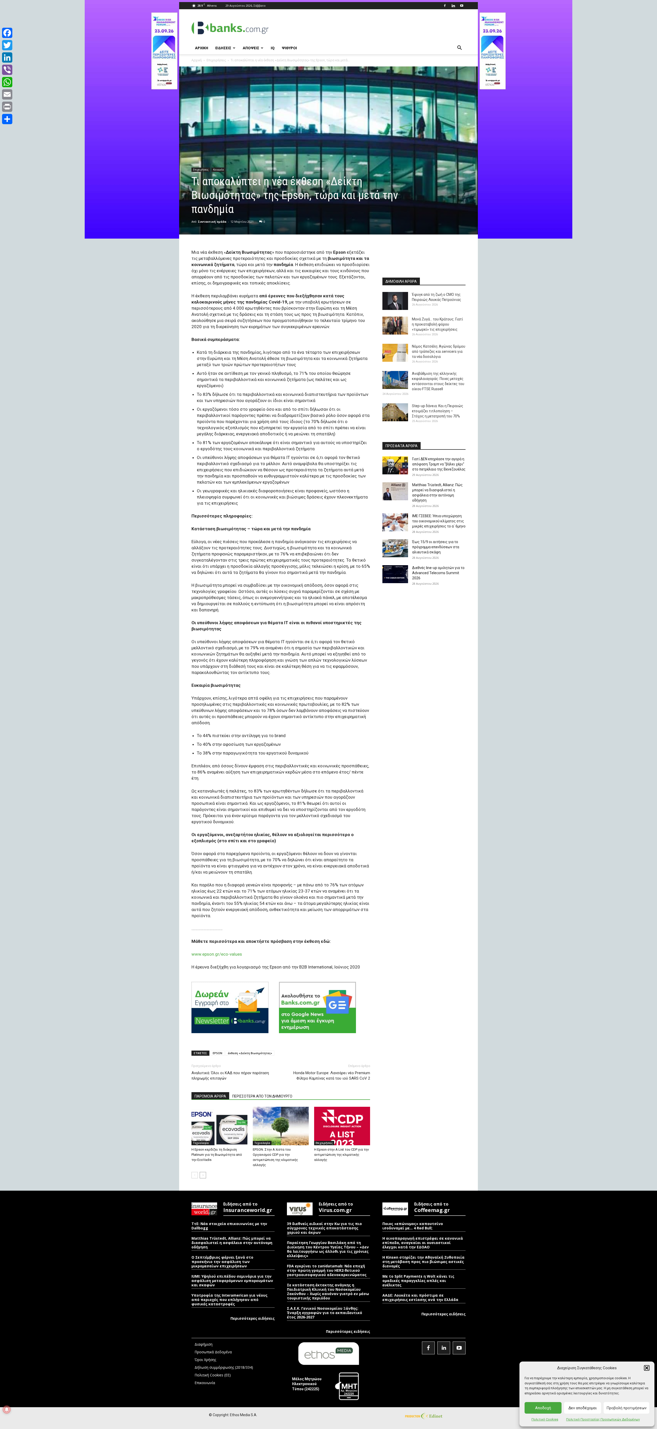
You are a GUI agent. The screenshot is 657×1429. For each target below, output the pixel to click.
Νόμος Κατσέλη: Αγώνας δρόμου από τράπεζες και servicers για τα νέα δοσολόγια (438, 351)
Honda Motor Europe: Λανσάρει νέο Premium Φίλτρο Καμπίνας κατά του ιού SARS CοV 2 (331, 1076)
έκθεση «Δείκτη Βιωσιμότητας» (250, 1053)
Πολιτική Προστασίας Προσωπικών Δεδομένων (603, 1419)
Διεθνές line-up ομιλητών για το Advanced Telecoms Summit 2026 (438, 573)
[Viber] (7, 70)
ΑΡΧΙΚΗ (201, 47)
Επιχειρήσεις (216, 60)
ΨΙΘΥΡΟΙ (289, 47)
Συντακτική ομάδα (212, 221)
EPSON (217, 1053)
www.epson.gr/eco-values (216, 954)
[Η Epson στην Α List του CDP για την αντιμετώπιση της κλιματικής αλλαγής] (342, 1126)
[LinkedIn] (7, 57)
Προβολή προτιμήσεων (626, 1408)
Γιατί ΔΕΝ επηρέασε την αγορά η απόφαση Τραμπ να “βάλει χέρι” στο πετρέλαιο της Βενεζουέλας (439, 464)
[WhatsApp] (7, 82)
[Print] (7, 107)
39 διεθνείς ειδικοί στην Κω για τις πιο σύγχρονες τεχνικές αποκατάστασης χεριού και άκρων (324, 1228)
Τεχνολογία (201, 1143)
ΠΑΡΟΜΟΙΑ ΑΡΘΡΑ (210, 1096)
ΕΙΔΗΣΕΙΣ (223, 47)
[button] (646, 1368)
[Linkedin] (453, 5)
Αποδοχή (543, 1408)
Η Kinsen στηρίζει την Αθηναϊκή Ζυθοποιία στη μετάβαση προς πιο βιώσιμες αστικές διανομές (423, 1261)
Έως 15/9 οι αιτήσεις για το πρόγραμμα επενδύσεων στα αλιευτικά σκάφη (435, 547)
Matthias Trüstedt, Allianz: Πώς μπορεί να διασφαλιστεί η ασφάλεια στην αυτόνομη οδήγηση (231, 1242)
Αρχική (196, 60)
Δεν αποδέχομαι (582, 1408)
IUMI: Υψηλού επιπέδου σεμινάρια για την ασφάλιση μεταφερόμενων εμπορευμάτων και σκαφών (232, 1280)
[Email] (7, 94)
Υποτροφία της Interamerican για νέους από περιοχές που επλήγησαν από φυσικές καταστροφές (229, 1299)
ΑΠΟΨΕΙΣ (251, 47)
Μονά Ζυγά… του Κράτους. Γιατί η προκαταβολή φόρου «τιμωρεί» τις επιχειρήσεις (437, 324)
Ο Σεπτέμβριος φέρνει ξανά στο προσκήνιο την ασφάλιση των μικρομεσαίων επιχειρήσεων (222, 1261)
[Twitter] (7, 45)
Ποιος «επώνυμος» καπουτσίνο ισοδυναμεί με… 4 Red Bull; (412, 1225)
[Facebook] (445, 5)
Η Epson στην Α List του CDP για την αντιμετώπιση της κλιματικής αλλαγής (341, 1155)
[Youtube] (462, 5)
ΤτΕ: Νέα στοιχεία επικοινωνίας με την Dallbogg (229, 1225)
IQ (273, 47)
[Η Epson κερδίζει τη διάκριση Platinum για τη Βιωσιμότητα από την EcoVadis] (219, 1126)
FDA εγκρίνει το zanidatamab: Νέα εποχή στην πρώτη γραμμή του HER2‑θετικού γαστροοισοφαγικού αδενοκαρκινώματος (326, 1270)
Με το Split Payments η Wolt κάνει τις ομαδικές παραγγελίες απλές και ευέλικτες (418, 1280)
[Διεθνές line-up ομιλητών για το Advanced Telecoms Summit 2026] (395, 574)
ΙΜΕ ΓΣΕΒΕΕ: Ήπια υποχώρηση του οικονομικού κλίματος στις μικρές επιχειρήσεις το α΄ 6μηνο (439, 521)
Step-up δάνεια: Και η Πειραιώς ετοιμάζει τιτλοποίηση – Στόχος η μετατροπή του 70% (437, 411)
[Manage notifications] (7, 1409)
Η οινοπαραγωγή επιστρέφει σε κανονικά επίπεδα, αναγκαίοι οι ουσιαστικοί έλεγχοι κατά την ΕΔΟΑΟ (422, 1242)
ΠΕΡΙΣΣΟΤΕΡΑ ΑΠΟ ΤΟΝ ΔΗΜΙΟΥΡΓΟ (262, 1096)
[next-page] (203, 1175)
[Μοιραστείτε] (7, 119)
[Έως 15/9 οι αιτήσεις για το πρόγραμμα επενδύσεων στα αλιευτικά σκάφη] (395, 548)
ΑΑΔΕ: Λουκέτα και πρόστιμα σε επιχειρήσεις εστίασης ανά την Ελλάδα (420, 1297)
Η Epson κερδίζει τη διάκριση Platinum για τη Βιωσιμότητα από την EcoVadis (216, 1155)
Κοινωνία (218, 169)
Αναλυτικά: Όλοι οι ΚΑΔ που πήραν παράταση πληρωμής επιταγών (230, 1076)
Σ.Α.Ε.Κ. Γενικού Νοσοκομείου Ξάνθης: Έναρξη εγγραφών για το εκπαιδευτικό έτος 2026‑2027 (324, 1312)
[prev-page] (194, 1175)
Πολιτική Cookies (545, 1419)
